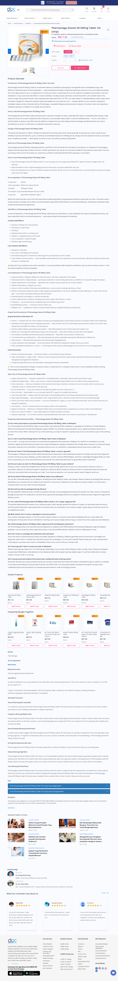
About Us (80, 946)
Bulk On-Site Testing (66, 967)
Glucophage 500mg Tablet (108, 595)
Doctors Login (82, 956)
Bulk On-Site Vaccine (66, 969)
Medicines (28, 23)
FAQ (79, 951)
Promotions (46, 961)
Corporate (82, 18)
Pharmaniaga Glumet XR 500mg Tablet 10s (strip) (46, 23)
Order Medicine (47, 944)
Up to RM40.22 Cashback (77, 37)
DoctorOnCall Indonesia (102, 956)
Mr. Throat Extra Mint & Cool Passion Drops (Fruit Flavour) (52, 634)
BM (18, 10)
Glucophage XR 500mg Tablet (88, 596)
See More (11, 808)
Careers (80, 964)
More (99, 18)
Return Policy (82, 969)
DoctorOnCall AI (100, 953)
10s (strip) (68, 52)
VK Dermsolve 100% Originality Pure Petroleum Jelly (108, 634)
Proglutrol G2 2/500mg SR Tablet (71, 596)
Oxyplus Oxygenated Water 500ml (16, 633)
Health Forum (64, 946)
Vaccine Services (48, 966)
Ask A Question (47, 968)
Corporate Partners (83, 966)
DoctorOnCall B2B (100, 951)
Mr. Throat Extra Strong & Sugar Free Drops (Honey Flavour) (89, 634)
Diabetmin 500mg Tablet (52, 595)
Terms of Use (82, 954)
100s (76, 52)
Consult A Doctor (48, 946)
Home (9, 23)
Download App (71, 3)
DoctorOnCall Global (101, 944)
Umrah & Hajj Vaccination (47, 952)
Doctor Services (29, 18)
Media (80, 959)
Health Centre (47, 18)
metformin (12, 665)
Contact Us (81, 944)
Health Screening (48, 958)
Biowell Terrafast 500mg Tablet (70, 633)
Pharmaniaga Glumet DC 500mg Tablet (33, 596)
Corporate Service (100, 958)
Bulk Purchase (65, 18)
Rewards (45, 963)
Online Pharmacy (11, 18)
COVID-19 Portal (65, 964)
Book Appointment (48, 956)
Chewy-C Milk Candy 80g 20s (33, 633)
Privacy (80, 949)
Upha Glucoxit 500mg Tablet (14, 596)
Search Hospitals (48, 949)
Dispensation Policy (84, 961)
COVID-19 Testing (65, 959)
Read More (14, 964)
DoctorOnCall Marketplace (99, 947)
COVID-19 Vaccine (65, 962)
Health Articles (64, 949)
